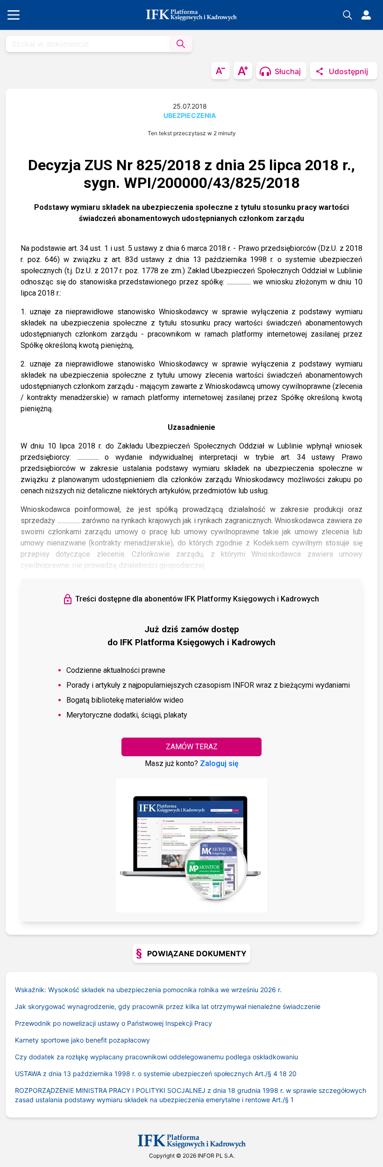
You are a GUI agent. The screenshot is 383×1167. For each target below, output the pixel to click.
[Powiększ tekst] (243, 70)
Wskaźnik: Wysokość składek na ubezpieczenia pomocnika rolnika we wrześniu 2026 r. (148, 990)
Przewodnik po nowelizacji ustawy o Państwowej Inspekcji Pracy (113, 1023)
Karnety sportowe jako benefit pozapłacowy (82, 1040)
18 (283, 1073)
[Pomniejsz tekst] (220, 70)
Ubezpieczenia (189, 115)
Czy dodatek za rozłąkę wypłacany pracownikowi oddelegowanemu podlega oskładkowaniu (156, 1057)
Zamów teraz (192, 746)
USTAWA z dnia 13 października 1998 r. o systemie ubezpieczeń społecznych (144, 1073)
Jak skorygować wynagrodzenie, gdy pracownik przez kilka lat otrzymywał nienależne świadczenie (167, 1006)
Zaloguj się (219, 763)
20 (293, 1073)
